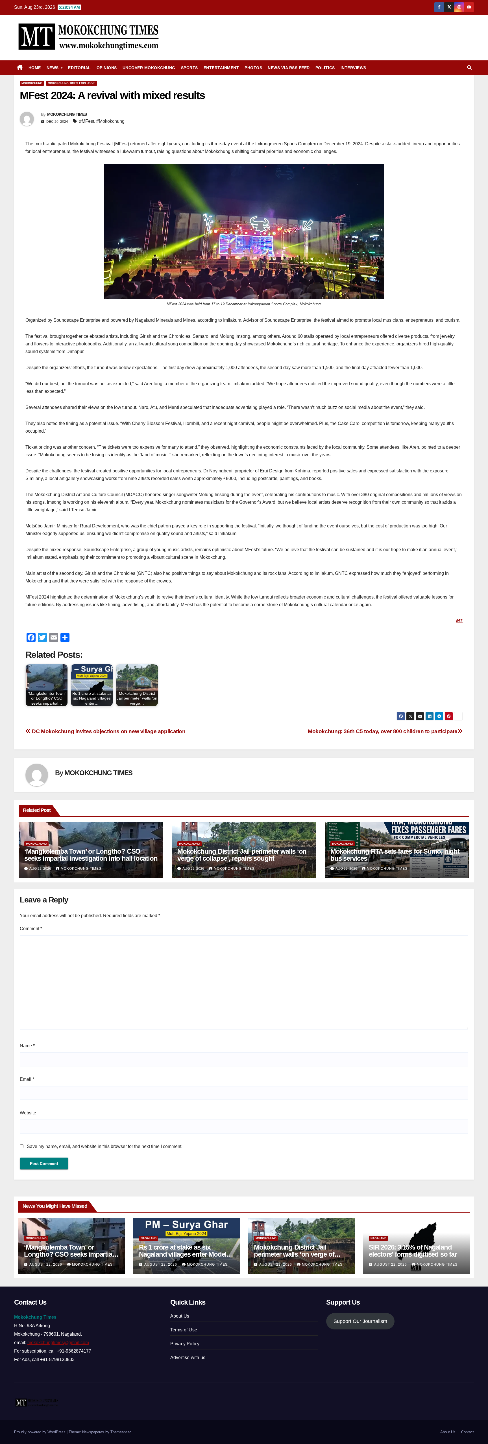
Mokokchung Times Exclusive (71, 83)
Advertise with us (187, 1357)
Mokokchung (31, 83)
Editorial (79, 67)
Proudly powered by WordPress (40, 1432)
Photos (253, 67)
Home (35, 67)
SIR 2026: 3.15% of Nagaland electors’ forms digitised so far (413, 1250)
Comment (31, 928)
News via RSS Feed (289, 67)
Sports (189, 67)
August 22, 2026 (46, 1264)
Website (28, 1112)
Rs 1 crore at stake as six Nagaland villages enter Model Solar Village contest (182, 1254)
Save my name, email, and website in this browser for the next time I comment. (104, 1146)
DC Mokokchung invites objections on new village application (108, 731)
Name (27, 1045)
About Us (179, 1316)
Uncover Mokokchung (149, 67)
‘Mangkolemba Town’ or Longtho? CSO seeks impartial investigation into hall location (90, 854)
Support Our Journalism (360, 1321)
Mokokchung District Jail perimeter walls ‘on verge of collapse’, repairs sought (241, 854)
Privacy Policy (185, 1343)
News (53, 67)
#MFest (86, 121)
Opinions (107, 67)
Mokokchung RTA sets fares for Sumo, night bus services (394, 854)
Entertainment (221, 67)
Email (27, 1079)
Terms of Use (183, 1329)
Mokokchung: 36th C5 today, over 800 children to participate (382, 731)
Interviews (353, 67)
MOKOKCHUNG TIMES (67, 114)
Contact (467, 1432)
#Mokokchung (110, 121)
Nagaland (148, 1238)
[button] (469, 67)
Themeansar (120, 1432)
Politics (325, 67)
